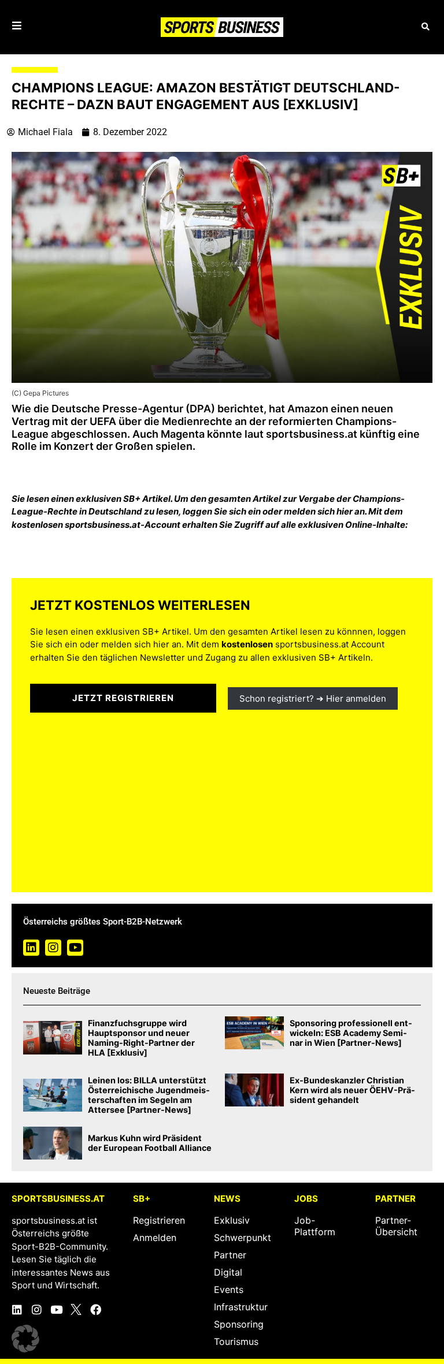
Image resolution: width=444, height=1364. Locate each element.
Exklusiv (232, 1220)
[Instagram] (53, 948)
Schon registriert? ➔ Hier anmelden (312, 698)
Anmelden (154, 1237)
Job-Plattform (314, 1226)
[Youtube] (75, 948)
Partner (230, 1255)
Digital (228, 1272)
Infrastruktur (241, 1307)
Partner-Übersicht (396, 1226)
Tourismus (236, 1341)
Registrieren (159, 1220)
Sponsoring (239, 1324)
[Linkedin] (31, 948)
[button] (425, 27)
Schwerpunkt (242, 1237)
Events (228, 1289)
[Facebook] (95, 1309)
